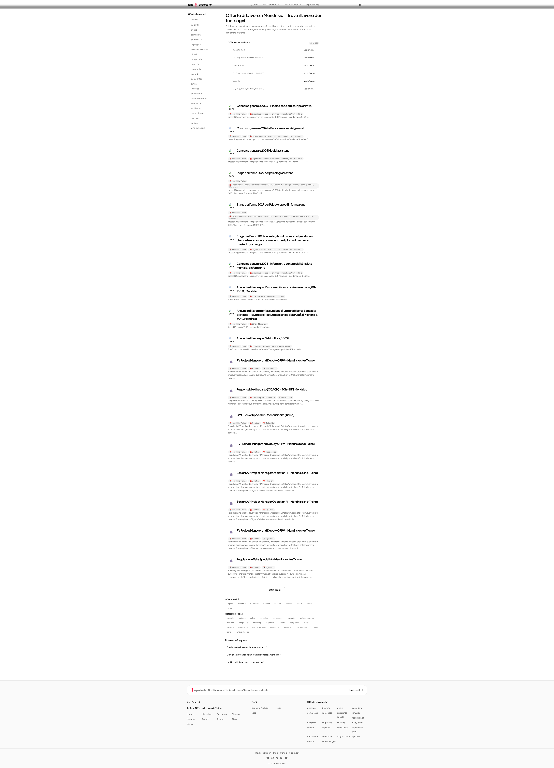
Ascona (289, 604)
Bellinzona (254, 604)
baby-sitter (196, 79)
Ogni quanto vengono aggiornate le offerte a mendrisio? (254, 654)
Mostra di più (273, 589)
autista (194, 84)
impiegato (196, 44)
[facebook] (267, 758)
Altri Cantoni (193, 702)
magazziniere (197, 113)
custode (195, 74)
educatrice (196, 103)
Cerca (256, 4)
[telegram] (277, 758)
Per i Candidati (270, 4)
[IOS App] (286, 758)
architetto (196, 108)
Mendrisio (242, 604)
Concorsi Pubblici (259, 708)
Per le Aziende (291, 4)
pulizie (194, 30)
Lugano (230, 604)
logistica (195, 88)
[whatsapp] (272, 758)
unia (279, 708)
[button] (273, 111)
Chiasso (266, 604)
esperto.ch (311, 4)
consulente (196, 93)
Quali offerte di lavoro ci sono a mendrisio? (247, 647)
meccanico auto (199, 98)
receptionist (197, 59)
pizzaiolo (195, 19)
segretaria (196, 69)
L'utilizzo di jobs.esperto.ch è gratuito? (245, 662)
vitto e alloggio (198, 128)
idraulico (195, 54)
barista (194, 123)
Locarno (277, 604)
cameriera (196, 34)
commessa (196, 39)
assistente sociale (199, 49)
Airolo (309, 604)
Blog (275, 753)
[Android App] (281, 758)
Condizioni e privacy (289, 753)
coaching (195, 64)
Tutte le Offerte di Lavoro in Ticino (204, 708)
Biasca (229, 608)
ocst (253, 713)
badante (195, 25)
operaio (195, 118)
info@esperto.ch (263, 753)
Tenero (299, 604)
